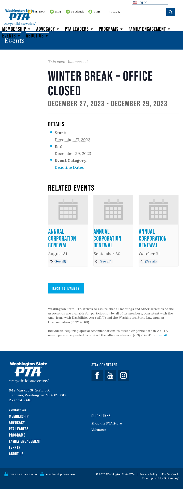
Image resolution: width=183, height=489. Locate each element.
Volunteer (99, 430)
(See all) (60, 261)
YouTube (110, 375)
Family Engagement (147, 29)
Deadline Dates (69, 167)
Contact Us (17, 410)
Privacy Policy (148, 474)
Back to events (66, 288)
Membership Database (60, 474)
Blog (58, 11)
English (142, 2)
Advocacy (45, 29)
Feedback (77, 11)
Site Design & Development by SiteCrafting (160, 476)
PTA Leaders (77, 29)
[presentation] (68, 210)
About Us (16, 453)
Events (9, 36)
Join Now (39, 11)
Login (97, 11)
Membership (14, 29)
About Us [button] (35, 36)
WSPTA (20, 17)
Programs (109, 29)
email (163, 335)
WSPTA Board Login (23, 474)
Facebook (97, 375)
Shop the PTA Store (107, 423)
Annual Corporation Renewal (62, 238)
